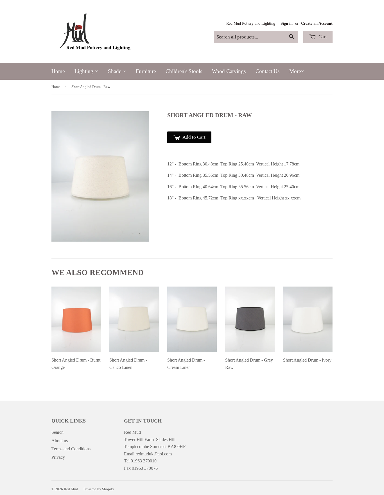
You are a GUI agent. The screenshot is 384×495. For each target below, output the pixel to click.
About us (59, 440)
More (295, 71)
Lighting (84, 71)
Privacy (58, 457)
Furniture (146, 71)
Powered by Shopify (98, 489)
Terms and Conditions (71, 448)
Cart (322, 36)
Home (58, 71)
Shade (115, 71)
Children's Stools (184, 71)
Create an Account (317, 23)
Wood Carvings (229, 71)
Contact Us (267, 71)
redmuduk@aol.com (153, 453)
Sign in (287, 23)
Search (57, 432)
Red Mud (71, 489)
